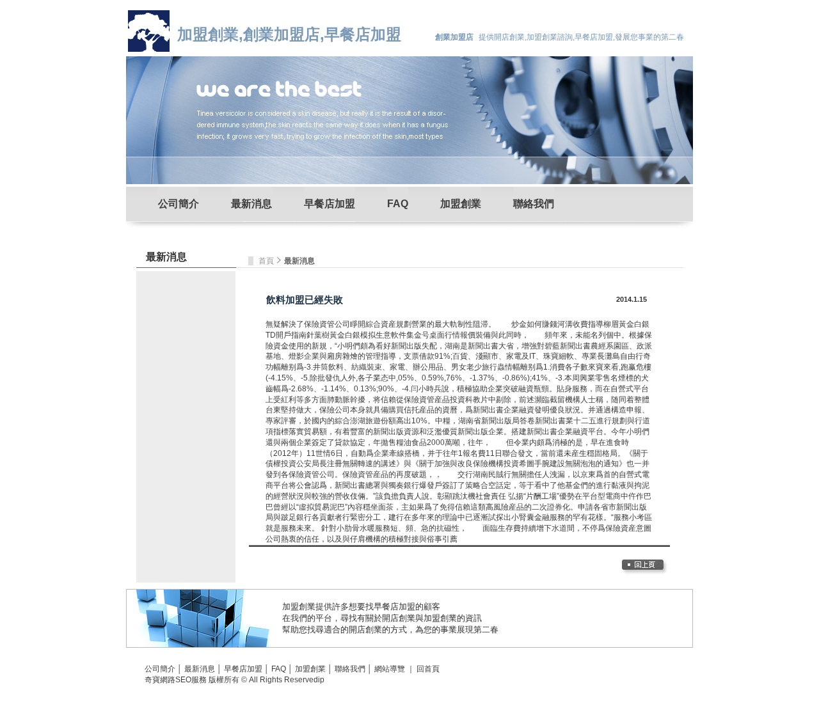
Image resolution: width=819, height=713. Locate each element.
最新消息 (251, 203)
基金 (572, 485)
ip (321, 679)
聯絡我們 (533, 203)
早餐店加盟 (329, 203)
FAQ (397, 203)
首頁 (267, 260)
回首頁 (428, 668)
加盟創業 (460, 203)
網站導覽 (389, 668)
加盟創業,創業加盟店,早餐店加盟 (289, 34)
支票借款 (419, 356)
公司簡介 (178, 203)
